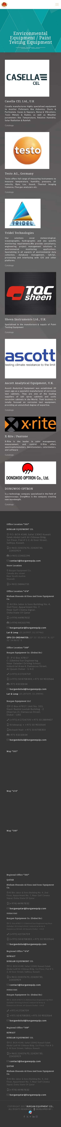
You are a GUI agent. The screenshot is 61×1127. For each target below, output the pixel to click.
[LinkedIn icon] (34, 1116)
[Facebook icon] (24, 1116)
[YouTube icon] (30, 1116)
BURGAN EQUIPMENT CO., (40, 1106)
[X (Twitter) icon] (27, 1116)
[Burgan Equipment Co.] (4, 4)
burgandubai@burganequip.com (28, 689)
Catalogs (9, 125)
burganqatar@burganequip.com (28, 627)
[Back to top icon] (55, 1121)
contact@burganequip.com (25, 560)
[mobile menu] (57, 4)
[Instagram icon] (37, 1116)
